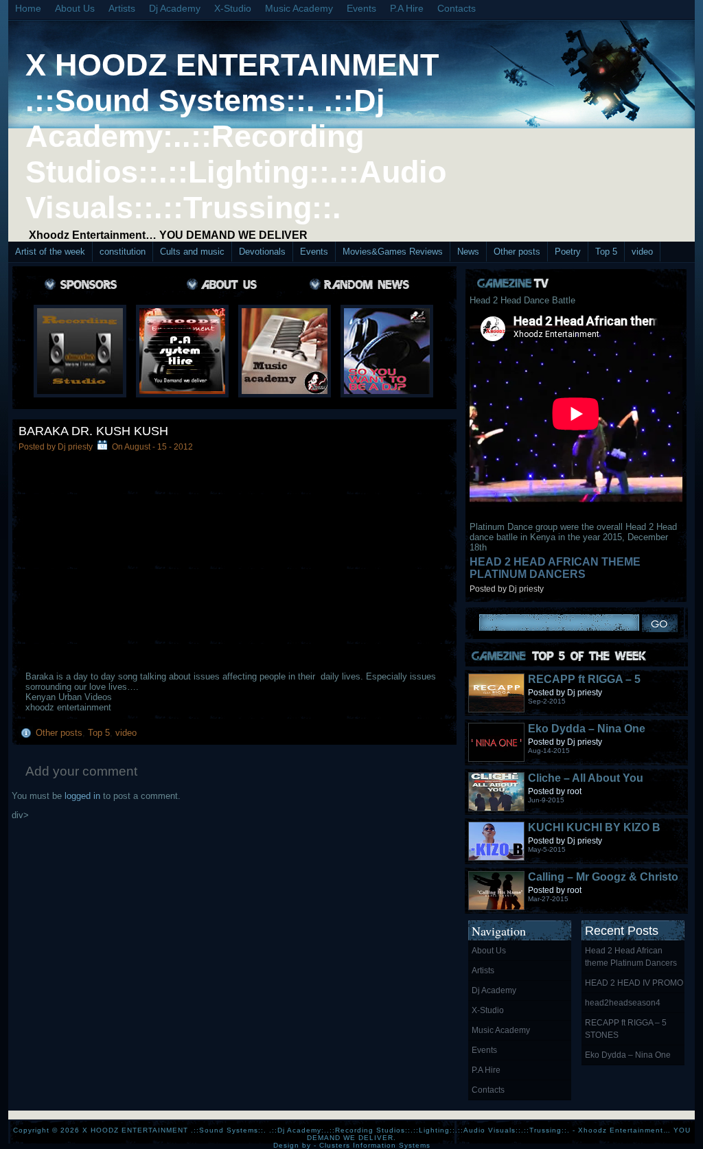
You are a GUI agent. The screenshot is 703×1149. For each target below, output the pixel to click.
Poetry (568, 251)
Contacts (456, 8)
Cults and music (192, 251)
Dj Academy (174, 8)
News (468, 251)
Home (28, 8)
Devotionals (262, 251)
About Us (75, 8)
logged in (82, 796)
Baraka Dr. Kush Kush (93, 431)
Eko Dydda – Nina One (586, 728)
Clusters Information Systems (374, 1145)
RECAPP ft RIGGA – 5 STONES (626, 1029)
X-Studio (232, 8)
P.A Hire (407, 8)
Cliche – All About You (585, 778)
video (642, 251)
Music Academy (299, 8)
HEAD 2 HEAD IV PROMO (634, 983)
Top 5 (606, 251)
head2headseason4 (622, 1003)
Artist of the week (50, 251)
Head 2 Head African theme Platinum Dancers (555, 568)
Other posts (517, 251)
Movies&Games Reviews (393, 251)
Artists (121, 8)
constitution (123, 251)
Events (361, 8)
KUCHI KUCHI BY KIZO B (594, 827)
